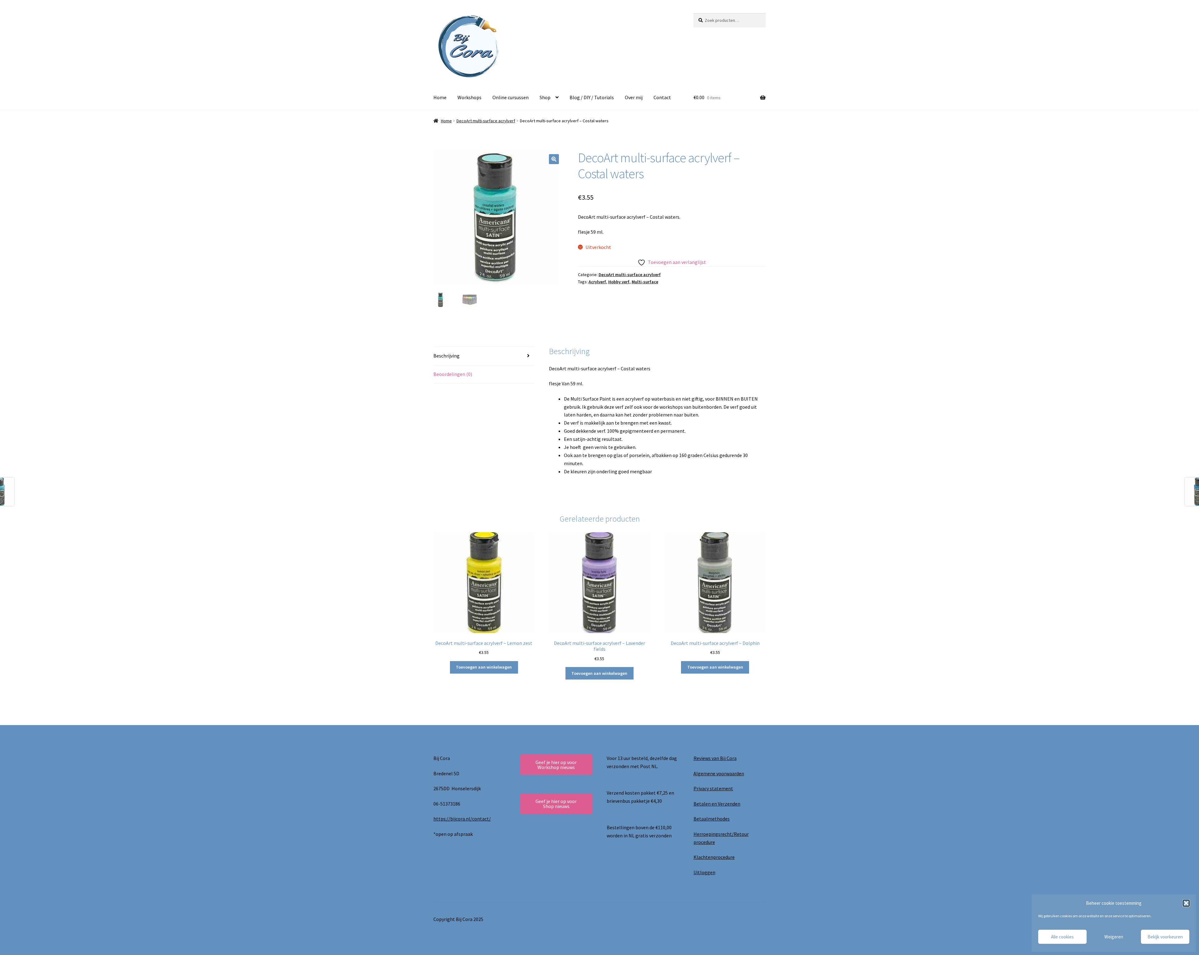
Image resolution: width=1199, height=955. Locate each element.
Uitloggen (704, 872)
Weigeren (1113, 937)
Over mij (634, 97)
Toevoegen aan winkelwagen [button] (484, 667)
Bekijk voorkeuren (1165, 937)
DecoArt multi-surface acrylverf (485, 121)
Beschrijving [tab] (446, 356)
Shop (545, 97)
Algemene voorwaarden (718, 773)
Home (440, 97)
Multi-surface (645, 282)
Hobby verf (618, 282)
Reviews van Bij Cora (715, 758)
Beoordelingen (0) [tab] (452, 374)
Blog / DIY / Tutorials (592, 97)
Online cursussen (510, 97)
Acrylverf (597, 282)
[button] (1186, 903)
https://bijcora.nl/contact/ (462, 819)
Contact (662, 97)
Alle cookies (1062, 937)
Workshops (469, 97)
